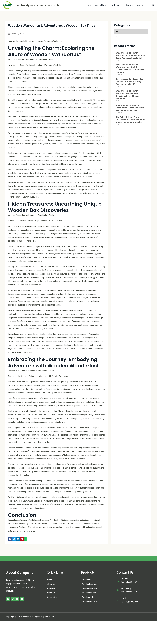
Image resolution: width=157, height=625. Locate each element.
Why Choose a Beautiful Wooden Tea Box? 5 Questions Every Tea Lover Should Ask (130, 55)
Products (114, 5)
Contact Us (142, 5)
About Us (99, 5)
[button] (10, 539)
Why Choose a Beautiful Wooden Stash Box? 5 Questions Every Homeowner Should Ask (130, 68)
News (128, 5)
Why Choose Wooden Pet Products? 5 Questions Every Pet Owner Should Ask (130, 108)
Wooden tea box (89, 597)
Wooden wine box (89, 601)
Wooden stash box (90, 588)
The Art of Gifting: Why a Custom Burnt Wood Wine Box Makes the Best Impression (130, 119)
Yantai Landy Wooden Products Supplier (37, 5)
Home (88, 5)
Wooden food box (89, 584)
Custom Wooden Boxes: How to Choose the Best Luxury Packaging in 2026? (130, 81)
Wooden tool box (89, 593)
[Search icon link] (153, 5)
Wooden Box (87, 579)
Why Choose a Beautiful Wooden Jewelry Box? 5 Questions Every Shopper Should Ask (128, 95)
